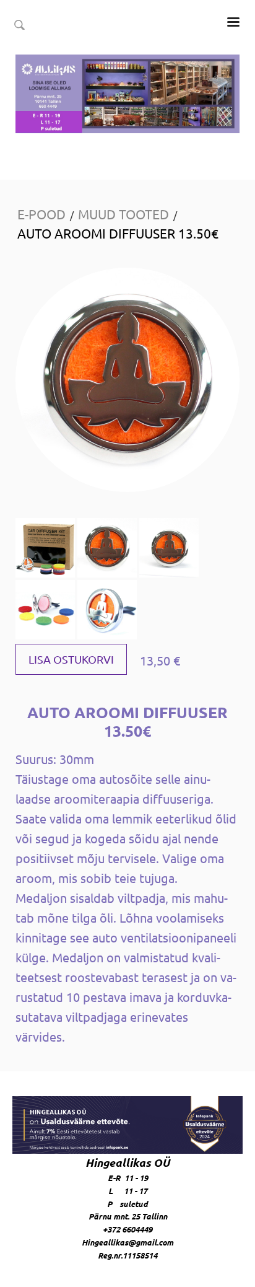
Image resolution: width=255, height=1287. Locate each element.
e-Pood (41, 214)
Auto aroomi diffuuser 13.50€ (117, 233)
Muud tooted (123, 214)
